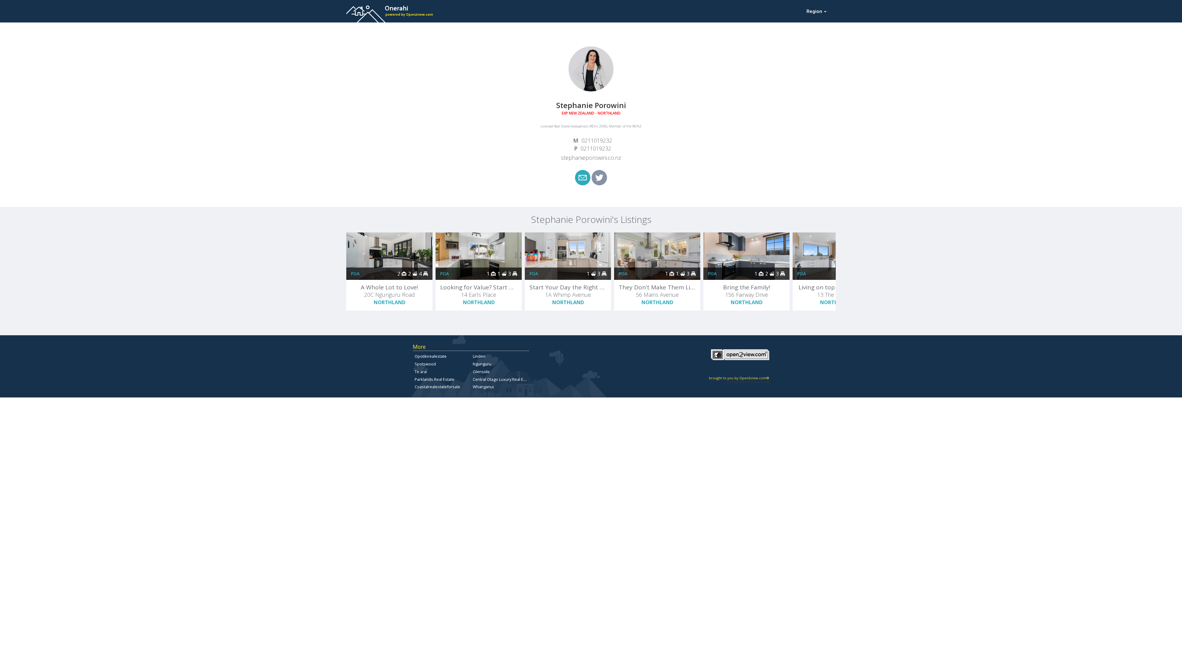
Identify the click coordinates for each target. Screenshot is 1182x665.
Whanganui (483, 386)
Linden (479, 356)
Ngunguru (482, 364)
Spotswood (425, 364)
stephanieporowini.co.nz (591, 157)
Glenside (481, 371)
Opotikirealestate (431, 356)
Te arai (421, 371)
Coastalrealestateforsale (437, 386)
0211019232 (596, 140)
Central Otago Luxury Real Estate (503, 379)
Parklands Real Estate (434, 379)
